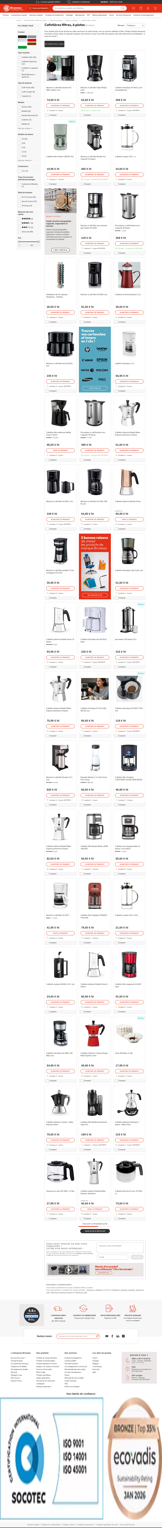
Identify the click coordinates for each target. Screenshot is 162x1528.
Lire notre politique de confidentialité (73, 772)
